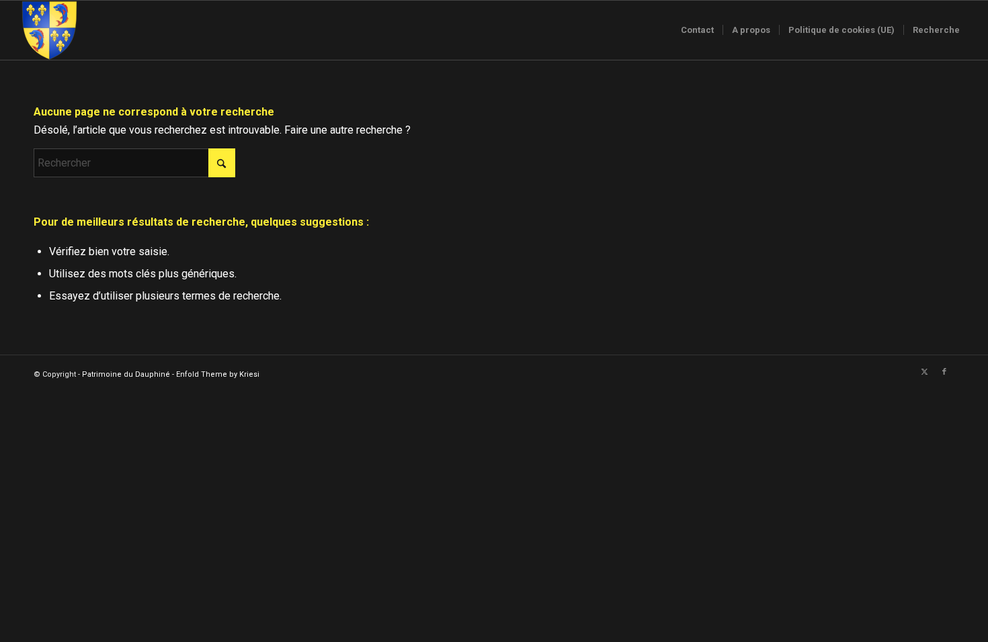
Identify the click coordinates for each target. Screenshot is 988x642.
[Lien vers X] (924, 372)
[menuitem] (697, 30)
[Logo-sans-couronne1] (49, 30)
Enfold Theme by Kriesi (217, 374)
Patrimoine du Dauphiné (126, 374)
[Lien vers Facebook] (944, 372)
